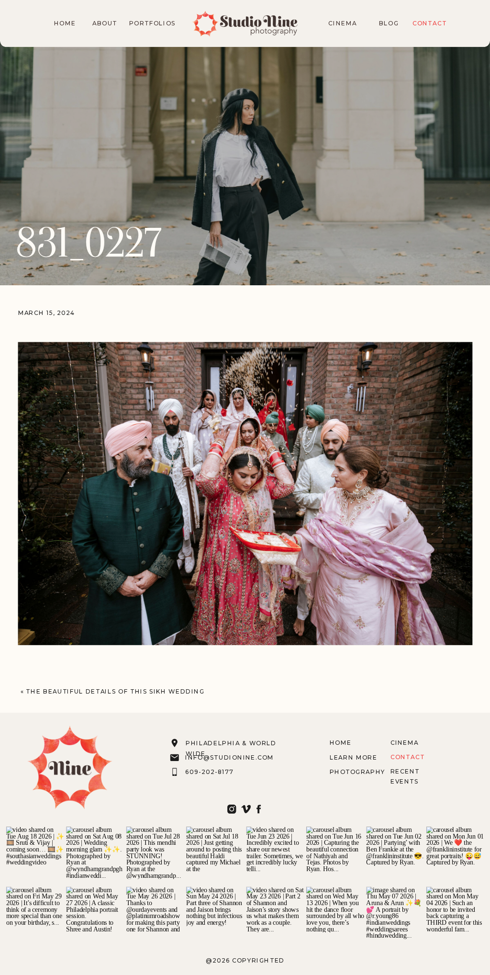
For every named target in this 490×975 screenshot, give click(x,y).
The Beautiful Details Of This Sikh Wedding (115, 691)
